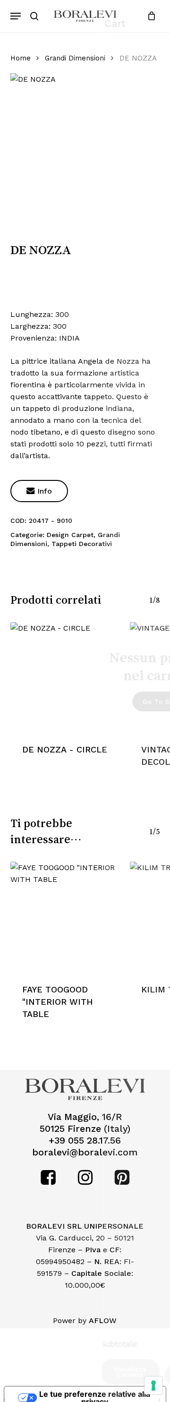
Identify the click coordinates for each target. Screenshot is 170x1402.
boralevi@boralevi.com (84, 1152)
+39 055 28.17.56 (85, 1140)
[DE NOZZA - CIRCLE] (65, 677)
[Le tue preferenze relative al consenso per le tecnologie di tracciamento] (153, 1385)
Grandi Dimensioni (75, 58)
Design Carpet (70, 535)
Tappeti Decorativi (81, 543)
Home (20, 58)
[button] (15, 16)
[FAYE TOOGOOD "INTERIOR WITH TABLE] (65, 917)
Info (39, 491)
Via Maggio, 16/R (85, 1116)
